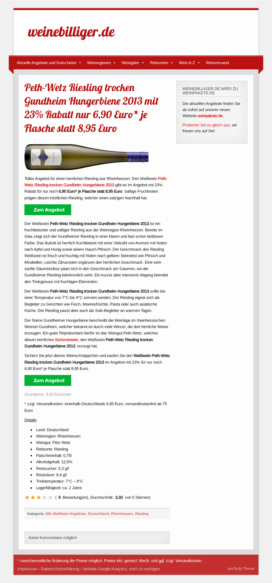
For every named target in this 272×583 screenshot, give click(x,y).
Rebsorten (159, 62)
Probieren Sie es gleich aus (206, 125)
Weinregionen (99, 62)
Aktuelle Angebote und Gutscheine (46, 62)
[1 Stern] (27, 497)
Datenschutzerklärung (60, 569)
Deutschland (98, 514)
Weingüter (130, 62)
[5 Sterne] (50, 497)
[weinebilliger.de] (74, 41)
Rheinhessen (122, 514)
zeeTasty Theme (240, 569)
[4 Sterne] (44, 497)
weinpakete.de (210, 115)
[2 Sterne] (33, 497)
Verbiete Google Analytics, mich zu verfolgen (121, 569)
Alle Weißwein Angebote (65, 514)
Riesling (141, 514)
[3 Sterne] (38, 497)
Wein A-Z (187, 62)
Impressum (27, 569)
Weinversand (217, 62)
